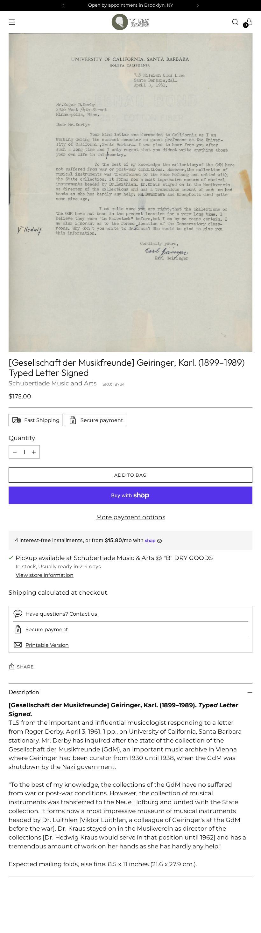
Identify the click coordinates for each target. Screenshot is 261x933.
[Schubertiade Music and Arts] (130, 22)
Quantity (22, 438)
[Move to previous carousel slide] (232, 911)
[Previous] (64, 5)
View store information (45, 575)
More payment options (130, 517)
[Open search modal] (235, 21)
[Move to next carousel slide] (247, 911)
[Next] (198, 5)
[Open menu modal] (11, 21)
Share (25, 667)
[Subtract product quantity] (14, 452)
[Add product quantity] (33, 452)
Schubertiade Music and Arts (52, 383)
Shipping (22, 592)
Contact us (83, 614)
